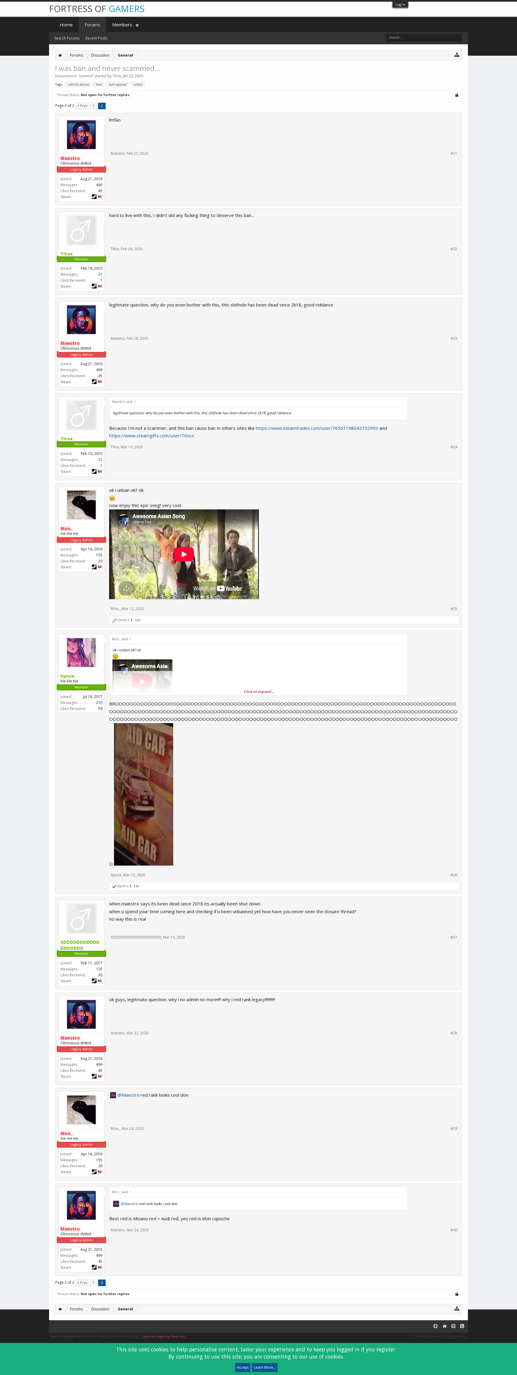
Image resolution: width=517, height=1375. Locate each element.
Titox (116, 75)
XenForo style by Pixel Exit (164, 1336)
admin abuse (79, 84)
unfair (138, 84)
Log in (400, 4)
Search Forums (67, 38)
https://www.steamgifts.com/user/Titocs (151, 435)
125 (99, 969)
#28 (454, 1033)
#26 (454, 875)
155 (99, 555)
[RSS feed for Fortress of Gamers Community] (462, 1326)
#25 (454, 608)
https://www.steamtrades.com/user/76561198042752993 (317, 428)
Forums (92, 25)
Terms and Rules (427, 1336)
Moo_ (115, 608)
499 (99, 184)
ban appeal (118, 84)
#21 (454, 153)
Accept (243, 1367)
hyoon (116, 875)
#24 (454, 447)
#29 (454, 1128)
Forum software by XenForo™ (95, 1336)
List (137, 620)
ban (99, 84)
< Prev (82, 105)
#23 (454, 338)
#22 (454, 249)
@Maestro (128, 1095)
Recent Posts (96, 38)
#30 (454, 1230)
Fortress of (97, 8)
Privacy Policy (455, 1336)
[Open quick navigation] (457, 54)
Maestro (118, 153)
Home (66, 25)
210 (99, 702)
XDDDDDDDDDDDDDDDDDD (136, 937)
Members (122, 25)
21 (100, 274)
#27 (454, 937)
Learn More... (265, 1367)
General (85, 75)
